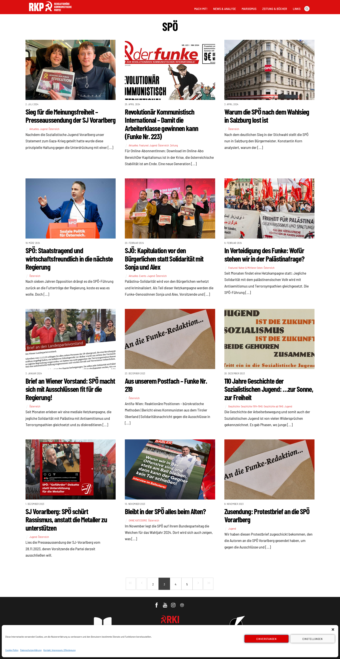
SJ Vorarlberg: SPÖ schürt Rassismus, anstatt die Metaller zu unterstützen (66, 519)
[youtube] (165, 603)
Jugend (43, 128)
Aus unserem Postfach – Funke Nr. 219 (166, 384)
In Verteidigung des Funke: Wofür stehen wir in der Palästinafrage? (264, 254)
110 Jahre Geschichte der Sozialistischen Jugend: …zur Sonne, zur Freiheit (268, 388)
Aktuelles (34, 128)
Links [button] (297, 9)
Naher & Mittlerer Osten (251, 267)
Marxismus (249, 9)
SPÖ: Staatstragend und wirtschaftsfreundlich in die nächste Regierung (69, 258)
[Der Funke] (50, 12)
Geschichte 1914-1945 (252, 406)
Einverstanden (266, 638)
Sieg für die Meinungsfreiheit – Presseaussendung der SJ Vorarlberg (70, 115)
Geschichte (234, 406)
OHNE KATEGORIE (138, 520)
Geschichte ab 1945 (273, 406)
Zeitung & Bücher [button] (274, 9)
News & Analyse (224, 9)
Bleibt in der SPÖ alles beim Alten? (165, 511)
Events (142, 275)
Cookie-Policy (11, 650)
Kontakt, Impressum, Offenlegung (59, 650)
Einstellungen (312, 638)
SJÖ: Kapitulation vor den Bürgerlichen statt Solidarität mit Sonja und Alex (164, 258)
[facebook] (157, 603)
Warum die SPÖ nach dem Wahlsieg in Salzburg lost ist (266, 115)
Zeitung (174, 145)
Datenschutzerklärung (31, 650)
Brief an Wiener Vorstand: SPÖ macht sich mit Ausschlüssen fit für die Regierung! (70, 388)
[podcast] (182, 603)
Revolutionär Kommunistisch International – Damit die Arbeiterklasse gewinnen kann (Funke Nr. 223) (161, 124)
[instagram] (174, 603)
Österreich (54, 128)
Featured (143, 145)
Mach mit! (200, 9)
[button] (333, 629)
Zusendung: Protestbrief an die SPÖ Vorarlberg (267, 515)
